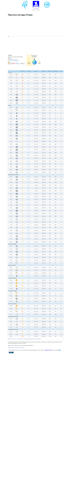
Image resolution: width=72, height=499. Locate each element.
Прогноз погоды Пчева (20, 347)
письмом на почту (48, 350)
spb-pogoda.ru (11, 347)
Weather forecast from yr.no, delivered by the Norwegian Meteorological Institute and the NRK (24, 338)
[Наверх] (70, 497)
